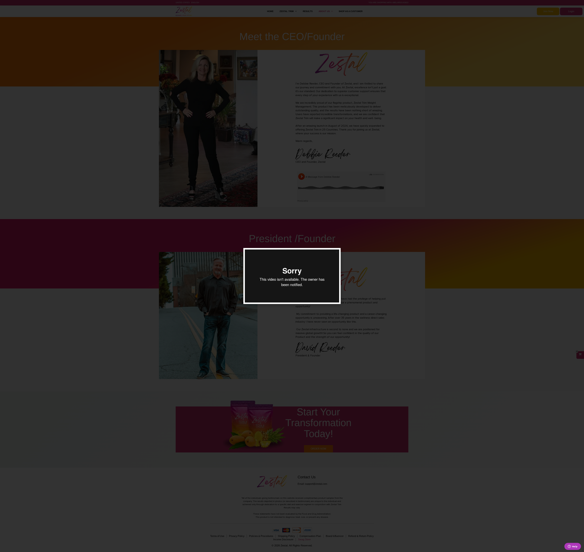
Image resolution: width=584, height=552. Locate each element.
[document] (292, 276)
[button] (336, 252)
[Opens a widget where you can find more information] (572, 546)
